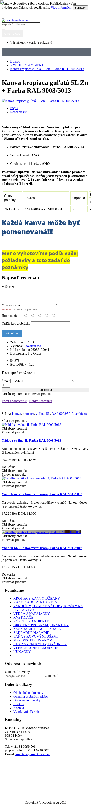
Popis (14, 108)
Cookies (18, 704)
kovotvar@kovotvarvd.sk (32, 754)
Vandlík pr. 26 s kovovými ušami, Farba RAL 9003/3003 (42, 548)
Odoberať (51, 676)
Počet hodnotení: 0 (14, 401)
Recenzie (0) (18, 112)
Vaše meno (9, 286)
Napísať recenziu (40, 401)
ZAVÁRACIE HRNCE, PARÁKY (37, 629)
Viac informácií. (61, 7)
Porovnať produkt (40, 394)
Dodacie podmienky (26, 700)
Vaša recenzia (11, 305)
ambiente (81, 413)
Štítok (6, 381)
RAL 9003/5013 (63, 413)
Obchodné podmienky (28, 692)
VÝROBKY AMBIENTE (31, 621)
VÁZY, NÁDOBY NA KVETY (35, 602)
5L (48, 413)
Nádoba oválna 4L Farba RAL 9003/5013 (31, 440)
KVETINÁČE (23, 617)
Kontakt (18, 708)
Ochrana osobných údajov (30, 696)
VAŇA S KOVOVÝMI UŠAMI (35, 636)
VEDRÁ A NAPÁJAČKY (31, 613)
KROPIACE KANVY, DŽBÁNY (36, 598)
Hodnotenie (9, 315)
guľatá (40, 413)
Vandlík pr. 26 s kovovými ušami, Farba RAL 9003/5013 (42, 494)
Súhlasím (80, 7)
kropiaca (28, 413)
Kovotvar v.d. (32, 346)
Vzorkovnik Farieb (26, 711)
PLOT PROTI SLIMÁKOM (32, 640)
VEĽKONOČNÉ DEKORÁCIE (35, 648)
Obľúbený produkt (14, 394)
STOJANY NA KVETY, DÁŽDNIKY (40, 644)
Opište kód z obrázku (16, 323)
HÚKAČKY (22, 651)
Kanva (16, 413)
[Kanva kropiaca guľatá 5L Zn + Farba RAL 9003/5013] (40, 101)
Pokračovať (12, 333)
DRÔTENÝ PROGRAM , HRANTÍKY (41, 625)
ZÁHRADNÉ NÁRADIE (31, 632)
